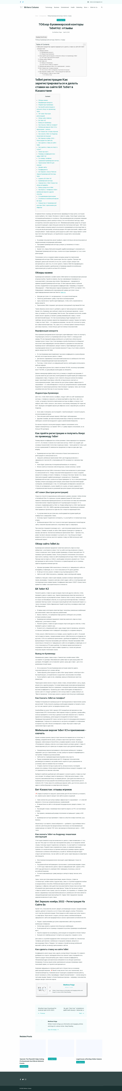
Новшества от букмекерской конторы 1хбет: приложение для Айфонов (46, 205)
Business (56, 7)
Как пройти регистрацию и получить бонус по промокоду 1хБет (58, 56)
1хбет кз (63, 292)
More (85, 7)
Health (73, 7)
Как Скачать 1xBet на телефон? (50, 64)
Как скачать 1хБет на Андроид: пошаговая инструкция (55, 69)
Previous (42, 1013)
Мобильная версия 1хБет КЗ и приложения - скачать (55, 66)
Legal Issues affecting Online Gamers (89, 1059)
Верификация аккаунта (47, 52)
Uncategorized (61, 20)
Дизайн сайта (42, 167)
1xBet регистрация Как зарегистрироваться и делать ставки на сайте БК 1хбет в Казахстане (60, 47)
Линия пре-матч (43, 151)
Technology (48, 7)
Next (80, 1013)
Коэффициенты (43, 169)
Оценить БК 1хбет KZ (44, 178)
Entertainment (65, 7)
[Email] (25, 1079)
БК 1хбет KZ (43, 61)
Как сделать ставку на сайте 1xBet (50, 73)
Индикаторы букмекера (48, 54)
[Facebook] (20, 2)
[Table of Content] (84, 44)
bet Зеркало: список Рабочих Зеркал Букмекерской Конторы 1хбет (46, 174)
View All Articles (52, 1029)
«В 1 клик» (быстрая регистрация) (50, 57)
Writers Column (31, 7)
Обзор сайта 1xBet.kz (46, 59)
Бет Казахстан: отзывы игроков (49, 68)
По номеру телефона (44, 158)
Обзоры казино (44, 50)
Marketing (79, 7)
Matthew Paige (49, 74)
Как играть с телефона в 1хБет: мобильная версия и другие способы (47, 192)
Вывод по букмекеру (47, 62)
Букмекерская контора (45, 180)
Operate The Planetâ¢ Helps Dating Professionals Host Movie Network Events (32, 1061)
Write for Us (93, 7)
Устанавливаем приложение (47, 196)
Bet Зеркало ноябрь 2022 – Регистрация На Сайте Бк (55, 71)
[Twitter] (23, 2)
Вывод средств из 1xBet (45, 187)
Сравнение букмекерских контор (48, 160)
